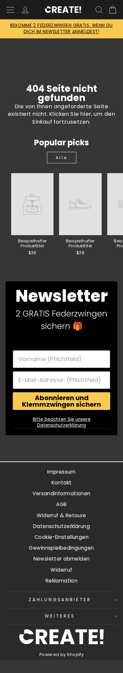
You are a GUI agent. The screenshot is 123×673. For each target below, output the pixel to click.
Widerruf (61, 569)
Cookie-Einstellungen (61, 537)
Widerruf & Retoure (61, 515)
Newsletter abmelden (61, 558)
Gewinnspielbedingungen (61, 547)
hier (85, 114)
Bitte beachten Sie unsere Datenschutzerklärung (62, 422)
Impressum (61, 471)
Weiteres (60, 616)
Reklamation (62, 580)
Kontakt (61, 482)
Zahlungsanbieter (60, 600)
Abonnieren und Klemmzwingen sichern (61, 401)
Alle (61, 157)
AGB (61, 504)
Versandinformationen (61, 493)
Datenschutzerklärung (61, 526)
